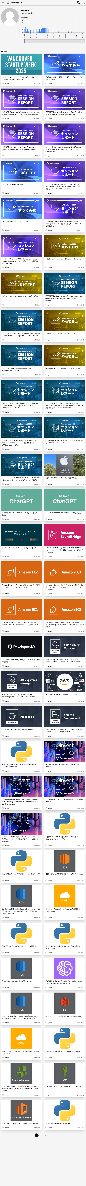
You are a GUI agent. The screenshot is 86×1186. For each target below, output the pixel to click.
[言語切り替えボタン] (78, 2)
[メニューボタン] (3, 2)
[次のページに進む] (49, 1135)
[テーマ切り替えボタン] (83, 2)
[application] (53, 33)
